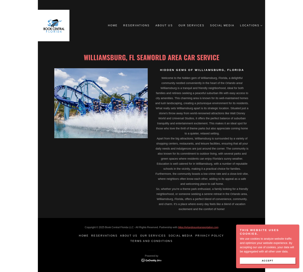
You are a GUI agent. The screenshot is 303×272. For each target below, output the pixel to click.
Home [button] (84, 235)
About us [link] (164, 25)
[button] (251, 25)
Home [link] (113, 25)
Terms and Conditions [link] (151, 241)
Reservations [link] (136, 25)
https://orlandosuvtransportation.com (198, 227)
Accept (268, 260)
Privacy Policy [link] (209, 235)
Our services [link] (191, 25)
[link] (53, 25)
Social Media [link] (222, 25)
